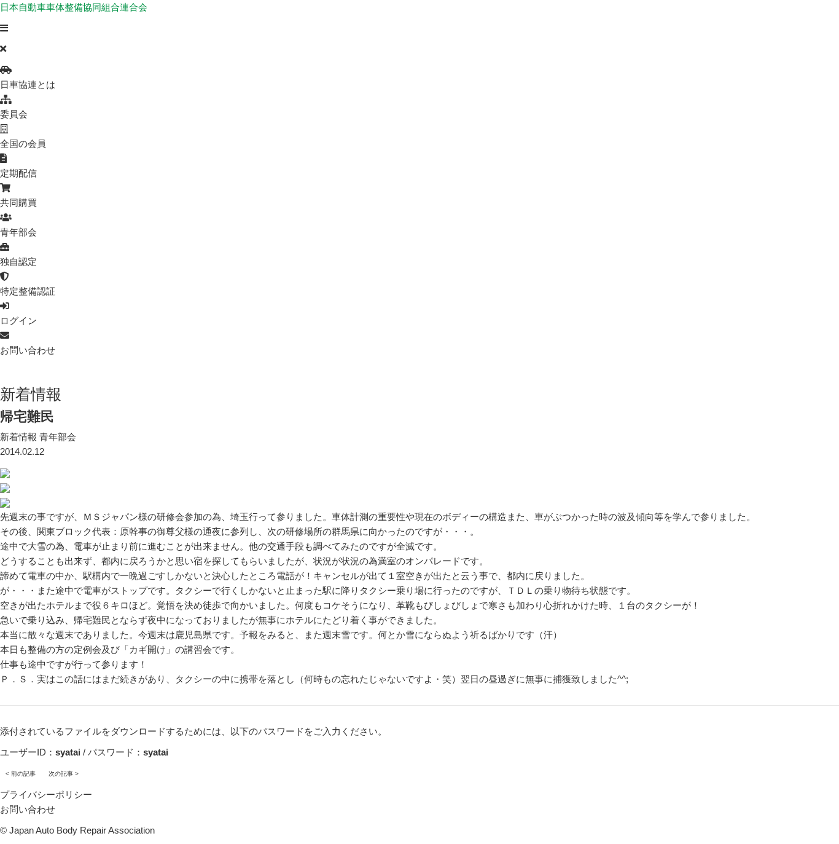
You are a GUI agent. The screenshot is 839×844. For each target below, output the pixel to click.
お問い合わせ (27, 809)
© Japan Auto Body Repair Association (77, 830)
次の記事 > (64, 773)
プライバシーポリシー (46, 794)
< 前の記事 (21, 773)
